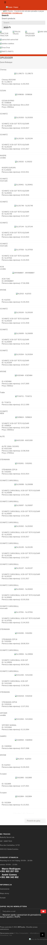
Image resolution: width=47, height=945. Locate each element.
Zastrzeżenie (4, 889)
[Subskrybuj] (43, 911)
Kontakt (2, 898)
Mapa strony (4, 893)
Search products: (8, 18)
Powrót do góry (35, 820)
